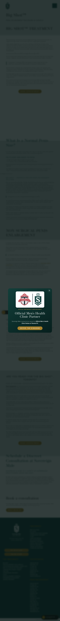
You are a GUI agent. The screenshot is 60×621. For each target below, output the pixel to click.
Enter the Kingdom (30, 328)
